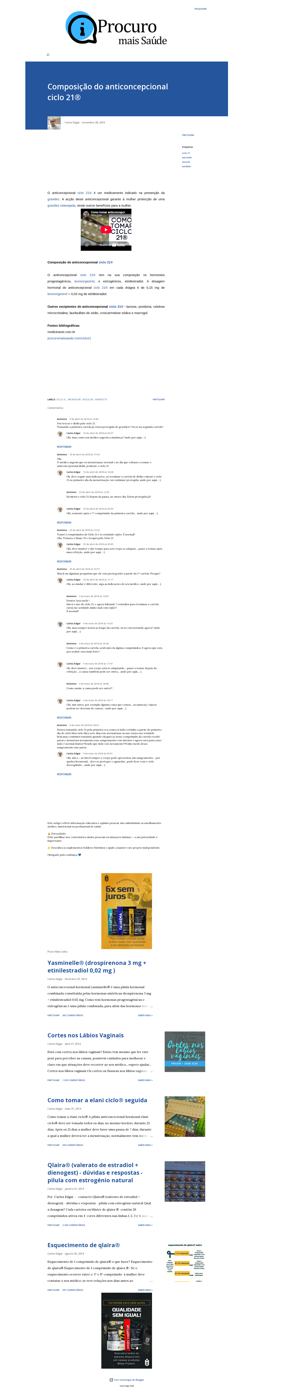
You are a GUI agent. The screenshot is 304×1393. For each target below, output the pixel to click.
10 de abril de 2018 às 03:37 (98, 433)
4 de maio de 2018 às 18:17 (98, 700)
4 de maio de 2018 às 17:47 (98, 663)
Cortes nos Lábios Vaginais (86, 1035)
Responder (64, 447)
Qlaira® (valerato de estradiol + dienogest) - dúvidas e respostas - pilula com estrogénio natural (95, 1172)
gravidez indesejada (61, 205)
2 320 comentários (73, 1225)
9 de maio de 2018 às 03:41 (98, 753)
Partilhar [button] (188, 135)
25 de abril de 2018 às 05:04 (98, 508)
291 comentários (72, 1289)
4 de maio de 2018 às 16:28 (93, 643)
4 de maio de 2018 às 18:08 (93, 683)
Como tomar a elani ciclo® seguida (97, 1100)
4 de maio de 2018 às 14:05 (93, 596)
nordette (186, 166)
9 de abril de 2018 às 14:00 (84, 419)
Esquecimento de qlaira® (84, 1245)
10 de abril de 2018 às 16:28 (98, 472)
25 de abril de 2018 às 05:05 (98, 544)
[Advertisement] (106, 161)
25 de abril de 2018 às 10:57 (85, 568)
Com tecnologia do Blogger (128, 1379)
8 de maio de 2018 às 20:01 (84, 725)
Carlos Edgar (73, 433)
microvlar (187, 157)
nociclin (186, 161)
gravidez (53, 199)
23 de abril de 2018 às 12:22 (85, 530)
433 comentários (72, 1145)
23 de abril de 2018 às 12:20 (94, 492)
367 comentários (72, 1015)
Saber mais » (145, 1015)
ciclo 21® (84, 193)
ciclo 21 (186, 153)
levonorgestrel (84, 281)
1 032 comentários (73, 1080)
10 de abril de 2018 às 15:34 (85, 454)
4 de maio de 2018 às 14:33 (98, 623)
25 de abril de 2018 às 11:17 (98, 579)
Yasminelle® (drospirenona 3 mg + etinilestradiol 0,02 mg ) (97, 966)
